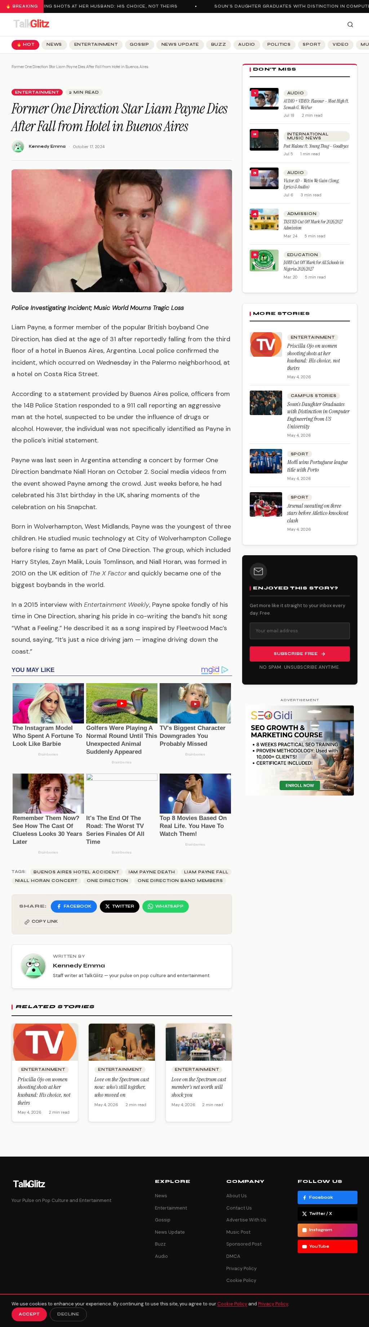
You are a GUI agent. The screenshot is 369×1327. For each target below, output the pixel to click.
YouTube (319, 1246)
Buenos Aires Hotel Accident (76, 872)
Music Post (238, 1232)
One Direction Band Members (180, 880)
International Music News (308, 136)
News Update (180, 44)
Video (341, 44)
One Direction (107, 880)
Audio (246, 44)
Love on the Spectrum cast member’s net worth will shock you (199, 1087)
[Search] (350, 24)
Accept (29, 1314)
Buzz (218, 44)
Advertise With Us (246, 1220)
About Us (236, 1196)
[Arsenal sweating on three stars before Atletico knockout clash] (266, 504)
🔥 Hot (26, 44)
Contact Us (239, 1208)
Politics (279, 44)
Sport (311, 44)
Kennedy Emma (47, 146)
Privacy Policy (241, 1268)
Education (302, 255)
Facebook (321, 1197)
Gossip (139, 44)
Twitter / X (320, 1213)
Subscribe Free (296, 653)
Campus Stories (314, 395)
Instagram (320, 1230)
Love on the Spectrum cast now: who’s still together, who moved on (121, 1087)
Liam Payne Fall (206, 872)
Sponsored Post (244, 1244)
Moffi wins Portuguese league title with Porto (317, 465)
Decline (68, 1314)
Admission (302, 213)
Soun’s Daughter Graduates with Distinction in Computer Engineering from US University (318, 415)
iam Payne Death (152, 872)
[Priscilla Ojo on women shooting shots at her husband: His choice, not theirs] (266, 344)
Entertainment (96, 44)
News (54, 44)
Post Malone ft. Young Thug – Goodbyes (316, 146)
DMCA (233, 1256)
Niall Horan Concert (46, 880)
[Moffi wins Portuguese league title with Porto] (266, 461)
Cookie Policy (241, 1280)
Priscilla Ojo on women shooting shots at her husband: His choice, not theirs (44, 1091)
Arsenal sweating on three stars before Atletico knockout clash (317, 513)
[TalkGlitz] (31, 24)
